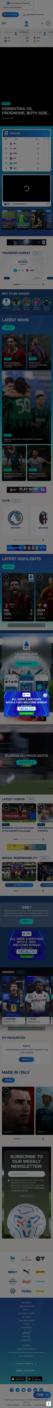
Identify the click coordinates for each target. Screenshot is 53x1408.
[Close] (45, 695)
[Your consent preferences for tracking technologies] (48, 1403)
